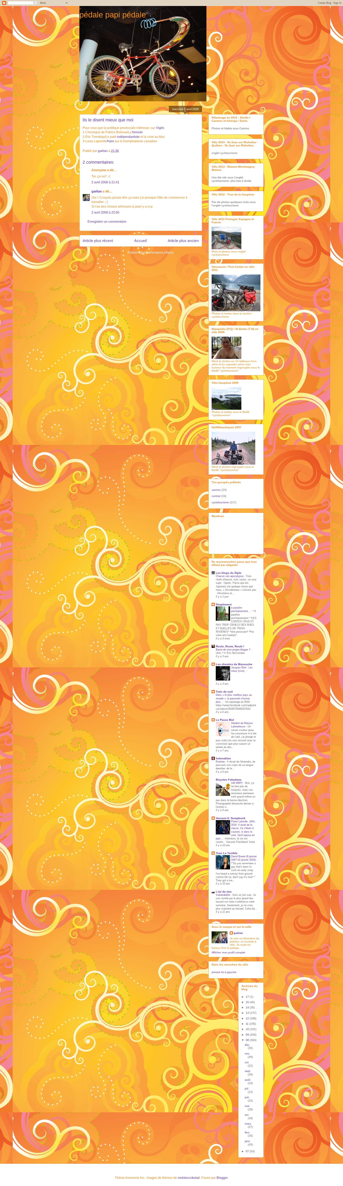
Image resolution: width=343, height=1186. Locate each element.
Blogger (222, 1177)
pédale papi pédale (112, 14)
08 (248, 1040)
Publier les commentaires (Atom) (150, 252)
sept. (248, 1071)
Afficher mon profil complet (228, 952)
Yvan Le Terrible (226, 853)
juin (247, 1097)
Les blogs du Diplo (229, 572)
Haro (111, 141)
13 (248, 1012)
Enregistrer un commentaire (107, 221)
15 (248, 1002)
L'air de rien (224, 891)
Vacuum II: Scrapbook (230, 818)
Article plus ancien (183, 241)
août (247, 1079)
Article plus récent (98, 241)
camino (216, 489)
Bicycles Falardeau (229, 779)
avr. (247, 1114)
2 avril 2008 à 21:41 (105, 182)
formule (137, 132)
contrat (216, 496)
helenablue (223, 758)
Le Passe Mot (225, 719)
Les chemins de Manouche (234, 664)
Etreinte (220, 761)
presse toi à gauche (224, 972)
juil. (247, 1088)
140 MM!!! (237, 782)
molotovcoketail (189, 1177)
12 (248, 1018)
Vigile (160, 128)
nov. (247, 1053)
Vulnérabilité (223, 894)
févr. (247, 1132)
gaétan (97, 191)
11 (247, 1023)
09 (248, 1034)
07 (248, 1151)
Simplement (224, 604)
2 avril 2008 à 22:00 (105, 212)
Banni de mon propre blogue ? (233, 649)
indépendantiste (128, 136)
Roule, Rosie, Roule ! (230, 646)
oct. (247, 1062)
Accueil (140, 241)
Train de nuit (224, 691)
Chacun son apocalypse (230, 576)
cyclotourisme (220, 502)
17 (248, 996)
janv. (248, 1141)
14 (248, 1007)
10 (248, 1029)
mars (248, 1123)
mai (247, 1106)
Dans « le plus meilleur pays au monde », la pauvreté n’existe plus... (234, 698)
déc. (247, 1044)
